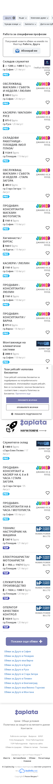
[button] (26, 414)
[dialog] (26, 392)
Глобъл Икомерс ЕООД (42, 68)
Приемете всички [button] (27, 400)
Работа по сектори (18, 736)
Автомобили (19, 758)
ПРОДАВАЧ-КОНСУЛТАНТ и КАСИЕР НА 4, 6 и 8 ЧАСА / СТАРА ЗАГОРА (15, 474)
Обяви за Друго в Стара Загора (21, 674)
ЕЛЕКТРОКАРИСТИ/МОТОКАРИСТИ (16, 558)
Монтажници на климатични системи (14, 346)
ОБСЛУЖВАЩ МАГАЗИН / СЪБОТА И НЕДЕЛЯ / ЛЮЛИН (17, 87)
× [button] (47, 368)
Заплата (29, 24)
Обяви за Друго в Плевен (18, 678)
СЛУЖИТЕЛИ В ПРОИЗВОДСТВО (14, 583)
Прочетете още (23, 393)
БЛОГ (40, 736)
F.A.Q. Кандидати (16, 740)
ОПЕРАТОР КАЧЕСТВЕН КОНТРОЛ (11, 611)
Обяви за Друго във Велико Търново (24, 687)
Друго (8, 17)
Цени (17, 721)
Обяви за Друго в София (17, 651)
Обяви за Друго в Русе (16, 669)
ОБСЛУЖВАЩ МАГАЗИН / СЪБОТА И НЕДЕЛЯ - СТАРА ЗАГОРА (16, 175)
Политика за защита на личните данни (26, 724)
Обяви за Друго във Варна (18, 660)
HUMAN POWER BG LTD (42, 535)
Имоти (6, 758)
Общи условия (30, 721)
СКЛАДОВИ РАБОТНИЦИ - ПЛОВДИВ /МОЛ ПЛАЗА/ (14, 143)
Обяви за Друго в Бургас (17, 665)
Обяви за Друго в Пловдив (19, 656)
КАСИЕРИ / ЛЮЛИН (16, 263)
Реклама (44, 747)
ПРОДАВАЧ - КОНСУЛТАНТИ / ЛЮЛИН (14, 288)
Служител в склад (15, 442)
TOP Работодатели (19, 743)
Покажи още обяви (24, 641)
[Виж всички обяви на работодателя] (47, 64)
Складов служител (16, 61)
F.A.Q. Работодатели (35, 740)
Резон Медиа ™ (31, 776)
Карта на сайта (36, 743)
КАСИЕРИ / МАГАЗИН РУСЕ (17, 114)
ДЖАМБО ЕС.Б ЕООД (43, 89)
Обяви (32, 758)
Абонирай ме (29, 50)
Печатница (44, 758)
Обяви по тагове (30, 747)
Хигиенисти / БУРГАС (12, 239)
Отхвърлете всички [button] (27, 407)
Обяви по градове (13, 747)
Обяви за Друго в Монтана (19, 692)
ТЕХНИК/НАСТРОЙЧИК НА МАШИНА (15, 531)
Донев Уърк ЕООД (44, 349)
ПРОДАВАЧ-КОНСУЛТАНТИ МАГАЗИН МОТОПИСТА (13, 211)
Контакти (26, 728)
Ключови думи (38, 17)
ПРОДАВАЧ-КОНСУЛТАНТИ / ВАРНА (14, 317)
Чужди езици (11, 24)
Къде (21, 17)
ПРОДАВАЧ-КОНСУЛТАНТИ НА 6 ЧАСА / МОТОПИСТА (16, 506)
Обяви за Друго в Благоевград (20, 683)
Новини (27, 761)
